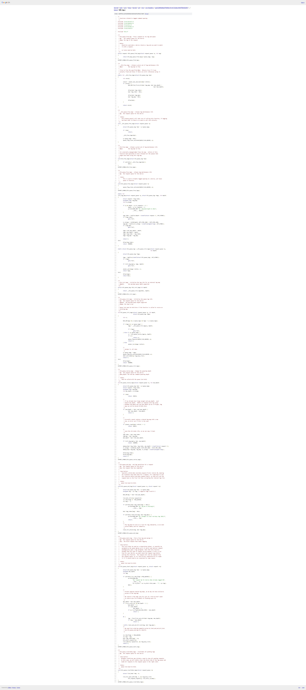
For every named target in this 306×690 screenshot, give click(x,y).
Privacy (14, 687)
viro (142, 8)
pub (121, 8)
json (303, 687)
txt (299, 687)
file (146, 13)
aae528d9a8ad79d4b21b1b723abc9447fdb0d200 (171, 8)
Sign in (302, 2)
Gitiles (9, 687)
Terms (18, 687)
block (116, 10)
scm (125, 8)
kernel (116, 8)
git (139, 8)
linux (129, 8)
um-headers (149, 8)
